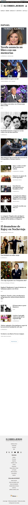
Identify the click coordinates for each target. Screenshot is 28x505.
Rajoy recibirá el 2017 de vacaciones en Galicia (19, 167)
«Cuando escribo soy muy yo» (19, 206)
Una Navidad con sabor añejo (10, 255)
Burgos (3, 10)
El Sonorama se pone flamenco (19, 306)
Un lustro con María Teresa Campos (12, 334)
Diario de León (14, 480)
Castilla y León (14, 462)
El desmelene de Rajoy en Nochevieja (13, 228)
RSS (14, 449)
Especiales (14, 466)
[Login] (26, 6)
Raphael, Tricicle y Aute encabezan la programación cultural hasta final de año (13, 297)
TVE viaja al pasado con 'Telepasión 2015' (14, 280)
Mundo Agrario (14, 471)
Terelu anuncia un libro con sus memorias (12, 50)
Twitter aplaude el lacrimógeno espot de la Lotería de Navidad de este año (14, 326)
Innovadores (14, 473)
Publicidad (14, 445)
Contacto (14, 447)
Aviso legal (5, 501)
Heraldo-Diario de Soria (14, 485)
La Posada (14, 469)
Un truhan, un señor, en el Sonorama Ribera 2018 (13, 104)
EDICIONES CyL (23, 0)
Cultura (14, 464)
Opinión (14, 475)
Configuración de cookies (14, 503)
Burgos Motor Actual (14, 468)
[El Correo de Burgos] (14, 6)
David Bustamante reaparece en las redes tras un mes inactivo (12, 131)
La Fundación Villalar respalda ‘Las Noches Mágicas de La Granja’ (19, 197)
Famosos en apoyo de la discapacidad (19, 176)
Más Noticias (14, 341)
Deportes (14, 460)
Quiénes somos (14, 443)
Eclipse (7, 2)
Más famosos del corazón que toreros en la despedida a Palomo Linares (14, 158)
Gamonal (12, 2)
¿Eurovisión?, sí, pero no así (10, 79)
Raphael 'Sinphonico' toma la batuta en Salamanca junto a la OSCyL (13, 288)
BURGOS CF (13, 10)
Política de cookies (21, 501)
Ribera (7, 10)
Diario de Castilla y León (14, 482)
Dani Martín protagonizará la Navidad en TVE (18, 187)
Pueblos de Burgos (19, 2)
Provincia (14, 459)
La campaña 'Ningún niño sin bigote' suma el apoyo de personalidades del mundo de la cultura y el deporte (12, 217)
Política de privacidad (12, 501)
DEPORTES (19, 10)
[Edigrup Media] (14, 495)
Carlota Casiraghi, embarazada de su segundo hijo (18, 317)
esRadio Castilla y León (14, 489)
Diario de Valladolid (14, 484)
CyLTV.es (14, 487)
